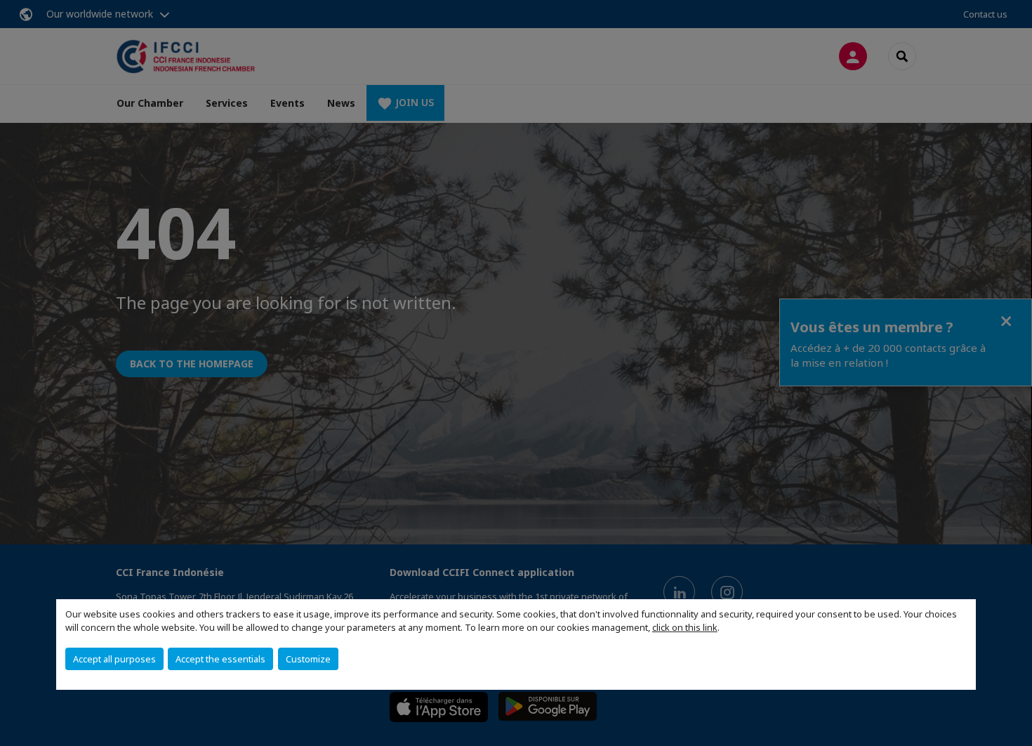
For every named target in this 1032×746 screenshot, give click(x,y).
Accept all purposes (114, 659)
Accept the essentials (220, 659)
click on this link (684, 627)
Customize (308, 659)
